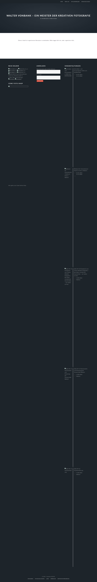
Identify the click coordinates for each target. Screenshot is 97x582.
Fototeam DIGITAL (19, 1)
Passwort (39, 74)
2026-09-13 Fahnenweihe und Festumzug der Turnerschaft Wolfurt (80, 370)
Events (51, 45)
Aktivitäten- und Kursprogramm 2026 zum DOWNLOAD (80, 70)
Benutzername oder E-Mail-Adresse (46, 69)
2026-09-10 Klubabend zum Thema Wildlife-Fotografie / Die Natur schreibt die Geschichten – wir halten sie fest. (81, 272)
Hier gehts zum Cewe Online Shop (17, 185)
